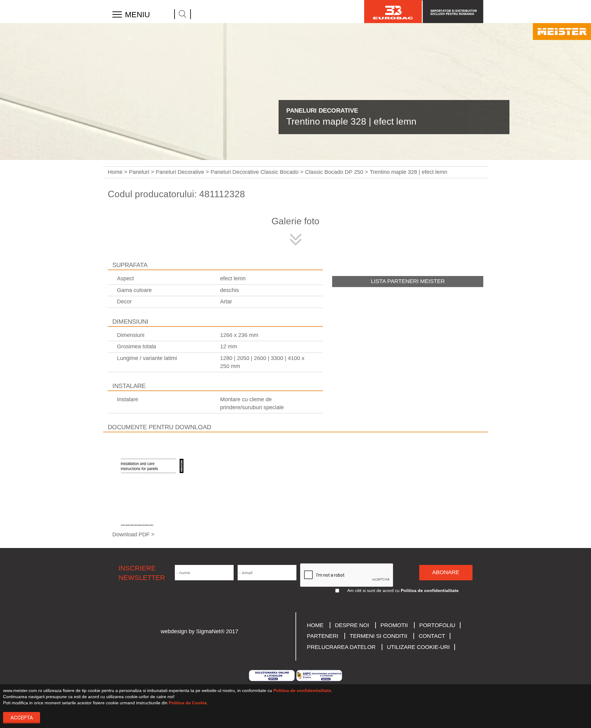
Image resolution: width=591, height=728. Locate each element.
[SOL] (272, 675)
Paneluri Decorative (180, 172)
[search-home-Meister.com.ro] (182, 14)
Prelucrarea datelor (341, 647)
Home (115, 172)
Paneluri (139, 172)
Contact (432, 636)
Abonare (445, 572)
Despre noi (352, 625)
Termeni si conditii (378, 636)
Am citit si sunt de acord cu (373, 590)
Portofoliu (437, 625)
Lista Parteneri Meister (408, 281)
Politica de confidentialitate (302, 690)
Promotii (394, 625)
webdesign (174, 631)
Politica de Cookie (188, 702)
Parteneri (322, 636)
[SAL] (319, 675)
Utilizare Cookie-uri (418, 647)
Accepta (21, 717)
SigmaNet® (210, 631)
